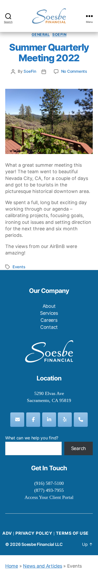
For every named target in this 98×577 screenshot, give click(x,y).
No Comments (74, 71)
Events (19, 266)
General (41, 34)
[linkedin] (49, 419)
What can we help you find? (31, 437)
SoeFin (59, 34)
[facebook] (33, 419)
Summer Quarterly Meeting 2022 (49, 53)
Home (11, 566)
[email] (17, 419)
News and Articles (42, 566)
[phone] (81, 419)
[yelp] (65, 419)
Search (78, 448)
